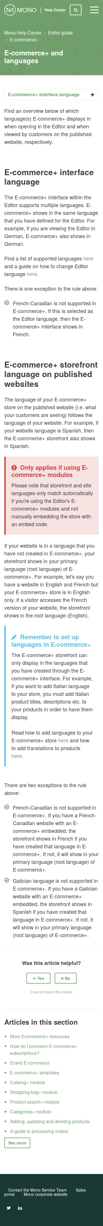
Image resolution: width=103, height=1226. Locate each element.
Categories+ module (30, 1111)
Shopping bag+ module (34, 1092)
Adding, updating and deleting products (50, 1121)
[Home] (36, 10)
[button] (38, 978)
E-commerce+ (24, 39)
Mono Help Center (22, 32)
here (88, 258)
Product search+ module (35, 1101)
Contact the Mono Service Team (37, 1190)
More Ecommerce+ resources (40, 1036)
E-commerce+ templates (34, 1072)
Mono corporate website (46, 1194)
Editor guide (60, 32)
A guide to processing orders (39, 1131)
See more (17, 1143)
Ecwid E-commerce (29, 1062)
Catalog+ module (27, 1082)
